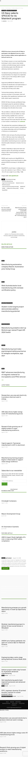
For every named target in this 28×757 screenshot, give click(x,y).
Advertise (12, 701)
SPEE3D (3, 188)
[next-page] (3, 380)
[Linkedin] (14, 24)
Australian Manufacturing (7, 181)
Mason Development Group (10, 514)
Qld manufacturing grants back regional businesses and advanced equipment (13, 682)
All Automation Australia (10, 527)
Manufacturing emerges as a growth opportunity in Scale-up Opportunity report (13, 609)
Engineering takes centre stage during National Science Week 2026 (13, 658)
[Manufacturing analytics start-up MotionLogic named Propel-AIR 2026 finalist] (14, 319)
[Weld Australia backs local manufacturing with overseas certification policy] (14, 277)
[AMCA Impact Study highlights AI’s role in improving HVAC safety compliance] (14, 549)
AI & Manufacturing (5, 324)
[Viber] (21, 24)
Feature (3, 345)
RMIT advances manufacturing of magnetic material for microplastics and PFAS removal (13, 374)
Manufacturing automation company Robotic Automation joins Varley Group (12, 267)
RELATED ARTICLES (6, 244)
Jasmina (4, 21)
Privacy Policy (21, 703)
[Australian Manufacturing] (14, 4)
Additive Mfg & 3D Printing (17, 8)
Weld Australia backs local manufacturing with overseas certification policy (12, 288)
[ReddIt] (18, 24)
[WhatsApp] (24, 24)
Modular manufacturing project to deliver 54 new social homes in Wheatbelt (13, 626)
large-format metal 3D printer (8, 182)
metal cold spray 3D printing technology (10, 186)
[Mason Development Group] (14, 509)
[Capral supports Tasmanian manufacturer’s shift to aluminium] (14, 438)
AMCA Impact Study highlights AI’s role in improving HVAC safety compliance (13, 539)
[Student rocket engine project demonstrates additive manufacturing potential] (14, 298)
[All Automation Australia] (14, 522)
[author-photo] (14, 229)
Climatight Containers (9, 501)
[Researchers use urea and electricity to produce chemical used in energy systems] (14, 390)
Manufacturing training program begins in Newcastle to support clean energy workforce (12, 460)
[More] (23, 198)
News (3, 260)
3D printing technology (10, 179)
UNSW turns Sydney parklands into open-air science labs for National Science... (13, 642)
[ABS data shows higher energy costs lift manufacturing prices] (14, 407)
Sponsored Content (6, 558)
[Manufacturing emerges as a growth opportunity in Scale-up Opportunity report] (14, 603)
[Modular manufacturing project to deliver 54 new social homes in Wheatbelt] (14, 619)
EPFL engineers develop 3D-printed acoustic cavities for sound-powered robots (13, 692)
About (7, 701)
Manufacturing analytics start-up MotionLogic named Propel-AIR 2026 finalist (13, 330)
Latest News (5, 385)
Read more (5, 568)
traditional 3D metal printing (12, 188)
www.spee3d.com (13, 175)
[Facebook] (7, 24)
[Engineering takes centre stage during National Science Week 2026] (14, 653)
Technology (8, 8)
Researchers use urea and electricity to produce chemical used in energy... (14, 397)
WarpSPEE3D (4, 190)
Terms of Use (14, 703)
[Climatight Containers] (14, 496)
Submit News (18, 701)
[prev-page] (2, 380)
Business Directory (7, 490)
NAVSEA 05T (22, 186)
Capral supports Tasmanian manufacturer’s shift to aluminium (13, 444)
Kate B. (6, 675)
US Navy (21, 188)
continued (22, 121)
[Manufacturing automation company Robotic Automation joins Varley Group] (14, 255)
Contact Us (14, 705)
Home (2, 8)
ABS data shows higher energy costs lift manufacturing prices (12, 413)
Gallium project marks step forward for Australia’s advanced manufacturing (13, 671)
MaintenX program (6, 184)
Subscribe (4, 484)
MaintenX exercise (20, 182)
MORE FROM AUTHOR (7, 247)
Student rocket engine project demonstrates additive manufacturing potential (12, 309)
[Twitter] (11, 24)
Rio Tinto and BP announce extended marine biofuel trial (6, 209)
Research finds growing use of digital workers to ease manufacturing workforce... (11, 428)
